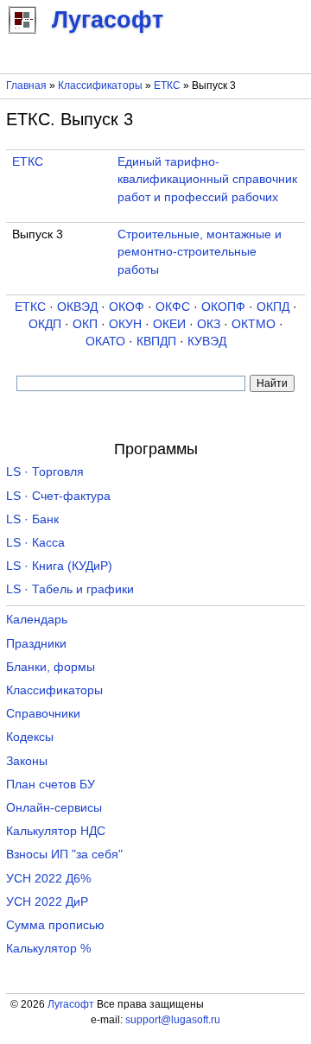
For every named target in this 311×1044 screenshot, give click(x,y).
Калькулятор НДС (55, 831)
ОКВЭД (77, 307)
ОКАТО (105, 341)
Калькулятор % (48, 948)
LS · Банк (32, 519)
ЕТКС (167, 85)
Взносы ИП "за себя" (64, 854)
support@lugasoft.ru (172, 1020)
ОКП (85, 324)
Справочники (43, 713)
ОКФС (173, 307)
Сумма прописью (55, 925)
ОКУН (125, 324)
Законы (27, 761)
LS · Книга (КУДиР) (59, 566)
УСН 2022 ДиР (47, 901)
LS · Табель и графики (70, 589)
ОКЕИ (169, 324)
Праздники (36, 643)
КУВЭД (206, 341)
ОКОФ (126, 307)
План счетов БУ (50, 784)
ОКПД (273, 307)
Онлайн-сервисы (54, 807)
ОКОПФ (223, 307)
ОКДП (45, 324)
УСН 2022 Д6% (48, 878)
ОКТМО (254, 324)
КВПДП (156, 341)
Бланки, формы (50, 667)
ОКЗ (208, 324)
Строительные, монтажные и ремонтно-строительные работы (199, 252)
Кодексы (30, 737)
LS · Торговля (45, 471)
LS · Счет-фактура (58, 496)
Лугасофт (71, 1004)
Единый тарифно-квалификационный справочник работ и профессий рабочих (207, 179)
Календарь (36, 619)
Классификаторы (100, 85)
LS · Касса (35, 542)
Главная (26, 85)
